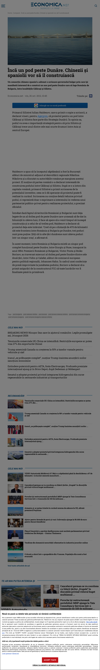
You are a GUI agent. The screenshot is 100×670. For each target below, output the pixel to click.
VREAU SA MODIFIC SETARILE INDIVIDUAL (49, 665)
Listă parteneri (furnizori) (10, 654)
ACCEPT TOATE (50, 660)
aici (3, 633)
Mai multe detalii (91, 622)
